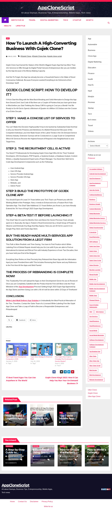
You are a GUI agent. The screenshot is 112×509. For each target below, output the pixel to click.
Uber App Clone (94, 396)
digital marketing (94, 213)
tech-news (92, 120)
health (7, 26)
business (92, 199)
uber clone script (94, 365)
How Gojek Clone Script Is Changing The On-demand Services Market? (63, 359)
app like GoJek (94, 190)
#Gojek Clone (25, 56)
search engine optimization (93, 306)
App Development (26, 287)
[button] (108, 23)
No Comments (11, 463)
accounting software (95, 169)
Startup (77, 20)
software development (96, 340)
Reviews (91, 102)
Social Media (93, 330)
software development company (96, 346)
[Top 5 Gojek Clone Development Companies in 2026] (17, 349)
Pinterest (91, 158)
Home (12, 501)
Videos (91, 131)
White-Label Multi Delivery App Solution (22, 300)
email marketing (94, 237)
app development (95, 178)
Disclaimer (34, 501)
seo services (93, 316)
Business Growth (94, 204)
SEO (90, 312)
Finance (91, 73)
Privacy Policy (47, 501)
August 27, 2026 (14, 456)
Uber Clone (92, 390)
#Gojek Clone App (39, 56)
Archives (91, 141)
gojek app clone (94, 246)
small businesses (95, 326)
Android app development (97, 174)
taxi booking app (94, 351)
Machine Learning (94, 270)
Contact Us (22, 501)
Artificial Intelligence (95, 195)
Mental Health (93, 274)
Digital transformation (96, 227)
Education (92, 68)
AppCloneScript (56, 7)
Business (91, 50)
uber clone (92, 356)
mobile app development (97, 284)
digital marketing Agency (97, 218)
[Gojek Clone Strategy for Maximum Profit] (42, 349)
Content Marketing (95, 209)
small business (94, 321)
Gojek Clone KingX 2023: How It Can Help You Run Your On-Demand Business (61, 380)
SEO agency (100, 312)
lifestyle (20, 26)
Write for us (17, 20)
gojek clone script (95, 260)
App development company (95, 184)
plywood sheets (94, 300)
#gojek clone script (54, 56)
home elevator (94, 265)
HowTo (89, 20)
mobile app (92, 279)
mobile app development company (97, 290)
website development (96, 380)
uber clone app (94, 361)
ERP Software (93, 242)
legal (90, 91)
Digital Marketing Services (97, 223)
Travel (32, 20)
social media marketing (96, 335)
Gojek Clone (93, 251)
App (8, 38)
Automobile (92, 44)
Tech (65, 20)
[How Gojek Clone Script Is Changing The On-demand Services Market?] (66, 349)
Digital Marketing (49, 20)
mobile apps (93, 295)
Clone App (92, 56)
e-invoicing (92, 232)
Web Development (95, 375)
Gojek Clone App (94, 256)
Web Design (93, 370)
